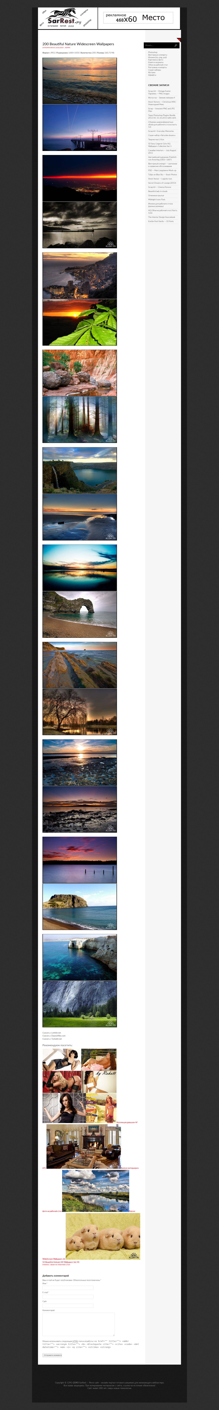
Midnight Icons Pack (156, 200)
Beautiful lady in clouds (157, 191)
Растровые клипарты (157, 68)
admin (67, 47)
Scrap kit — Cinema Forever (159, 187)
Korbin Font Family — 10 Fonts (161, 221)
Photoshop (152, 52)
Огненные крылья (156, 196)
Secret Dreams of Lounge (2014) (162, 183)
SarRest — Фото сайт (89, 1383)
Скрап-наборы (154, 70)
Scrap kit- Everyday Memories (161, 131)
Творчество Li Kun (156, 140)
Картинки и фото (155, 60)
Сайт (44, 1302)
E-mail (45, 1293)
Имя (45, 1284)
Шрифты (152, 75)
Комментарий (48, 1310)
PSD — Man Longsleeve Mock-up (162, 171)
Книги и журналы (155, 62)
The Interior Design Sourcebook (161, 217)
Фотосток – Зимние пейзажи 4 (161, 98)
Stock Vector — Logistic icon (160, 179)
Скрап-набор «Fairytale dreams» (162, 135)
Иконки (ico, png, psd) (157, 58)
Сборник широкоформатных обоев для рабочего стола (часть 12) (162, 124)
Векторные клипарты (157, 55)
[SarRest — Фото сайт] (68, 29)
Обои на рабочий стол (60, 1264)
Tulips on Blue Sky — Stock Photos (162, 175)
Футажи (151, 73)
